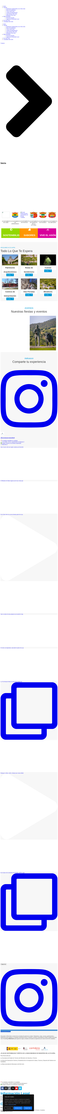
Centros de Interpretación (11, 30)
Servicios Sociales (10, 35)
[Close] (32, 1095)
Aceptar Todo (27, 1108)
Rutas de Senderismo (11, 27)
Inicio (4, 24)
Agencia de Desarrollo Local (12, 37)
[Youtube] (16, 1088)
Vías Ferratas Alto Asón (11, 31)
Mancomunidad (6, 34)
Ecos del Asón (6, 38)
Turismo (5, 25)
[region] (18, 1102)
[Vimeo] (20, 1088)
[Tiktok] (9, 1088)
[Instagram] (6, 1088)
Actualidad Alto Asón (8, 39)
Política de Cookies (12, 1104)
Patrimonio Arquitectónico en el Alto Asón (15, 26)
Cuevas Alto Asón (10, 29)
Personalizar (8, 1108)
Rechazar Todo (18, 1108)
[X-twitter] (13, 1088)
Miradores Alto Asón (11, 33)
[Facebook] (2, 1088)
